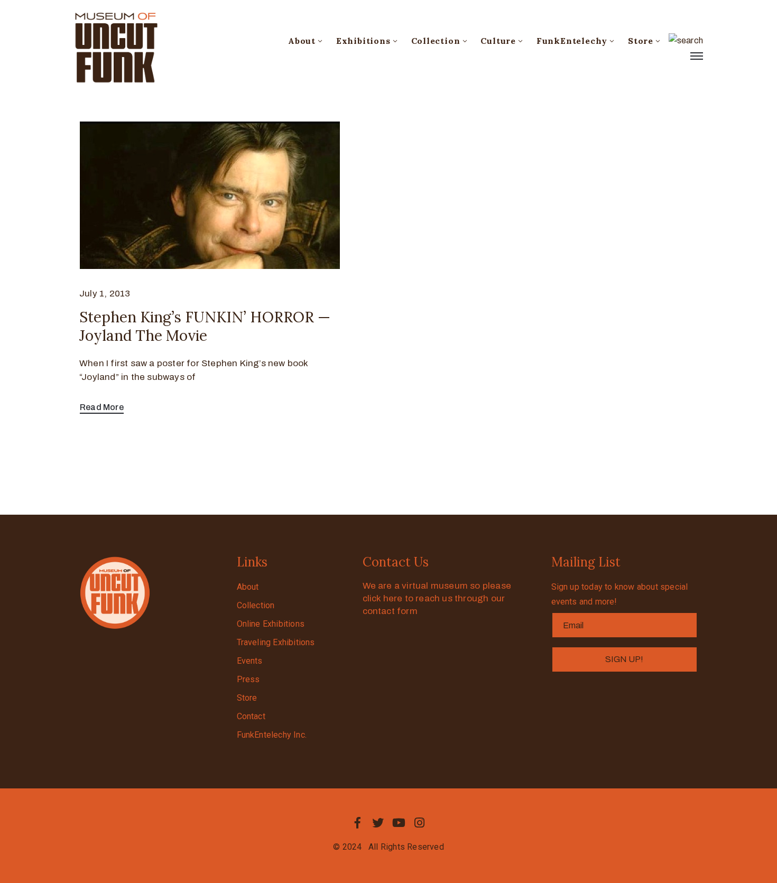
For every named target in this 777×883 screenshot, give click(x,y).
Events (250, 661)
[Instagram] (419, 822)
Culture (498, 40)
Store (640, 40)
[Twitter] (377, 822)
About (302, 40)
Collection (435, 40)
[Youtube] (399, 822)
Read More (102, 407)
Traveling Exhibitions (276, 642)
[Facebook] (357, 822)
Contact (251, 716)
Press (248, 679)
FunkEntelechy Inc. (272, 735)
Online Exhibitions (271, 624)
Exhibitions (363, 40)
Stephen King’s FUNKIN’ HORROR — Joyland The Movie (204, 326)
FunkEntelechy (571, 40)
